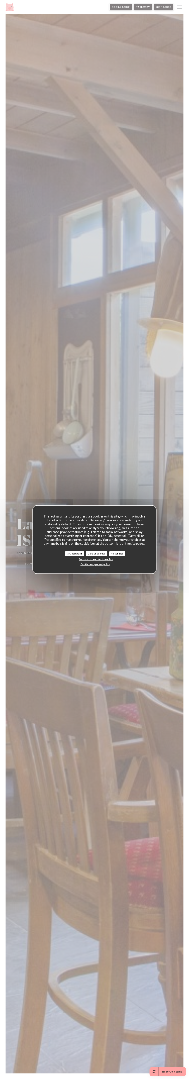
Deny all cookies (96, 553)
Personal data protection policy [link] (96, 559)
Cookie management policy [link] (95, 564)
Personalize (117, 553)
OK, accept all (74, 553)
